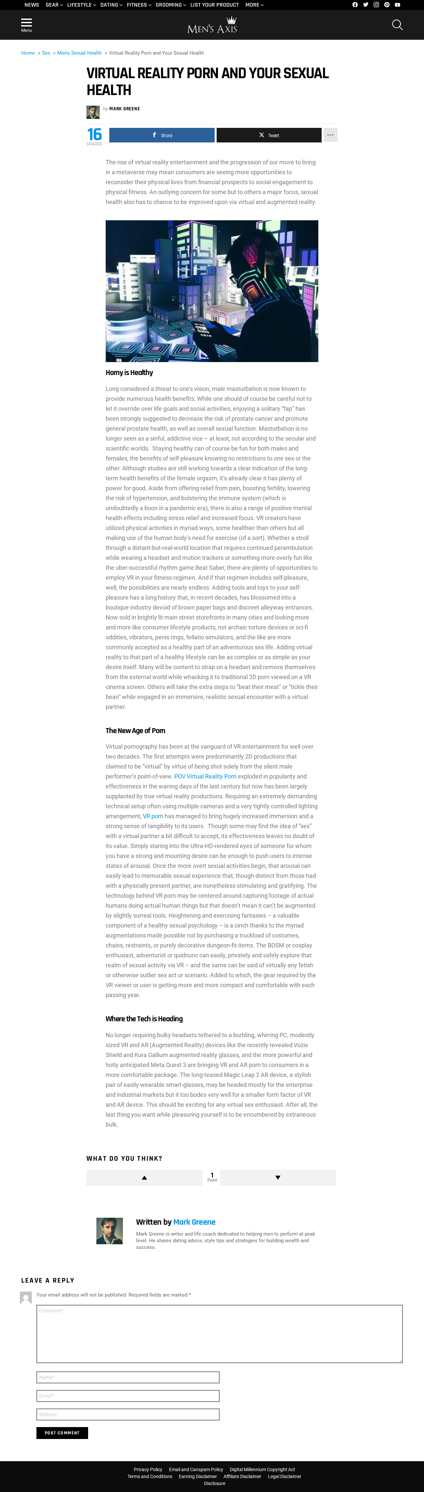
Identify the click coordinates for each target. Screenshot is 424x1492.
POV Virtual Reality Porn (205, 776)
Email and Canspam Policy (196, 1469)
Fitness (137, 5)
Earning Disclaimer (198, 1476)
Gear (52, 5)
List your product (214, 5)
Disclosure (214, 1483)
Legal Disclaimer (284, 1476)
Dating (109, 5)
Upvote (144, 1178)
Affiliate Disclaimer (242, 1476)
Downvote (278, 1178)
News (32, 5)
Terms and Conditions (150, 1476)
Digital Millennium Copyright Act (262, 1469)
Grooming (169, 5)
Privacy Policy (148, 1469)
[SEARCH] (397, 25)
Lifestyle (79, 5)
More (252, 5)
